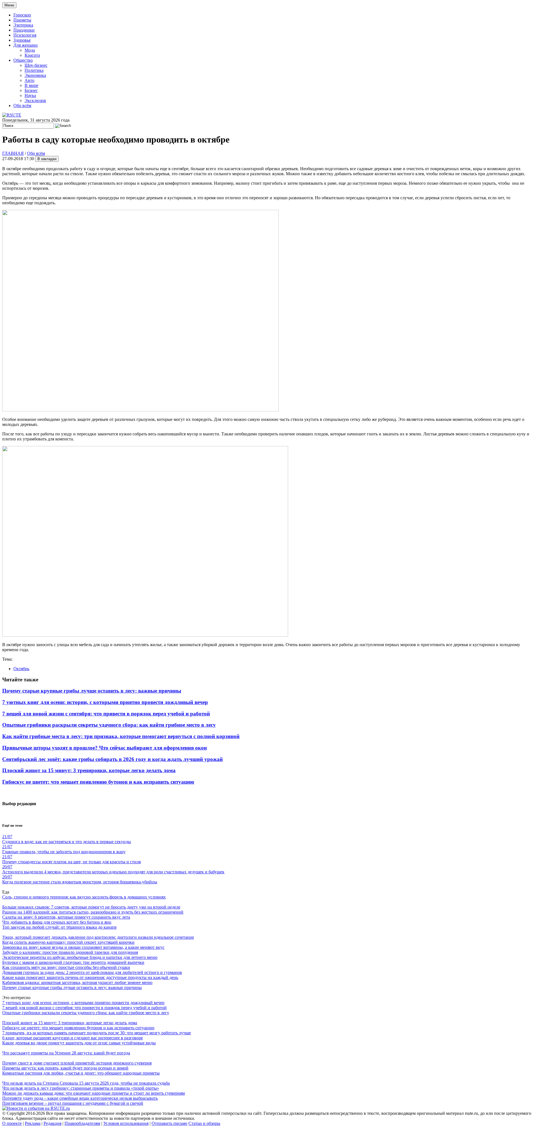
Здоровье (22, 40)
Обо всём (22, 105)
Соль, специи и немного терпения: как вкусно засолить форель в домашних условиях (84, 897)
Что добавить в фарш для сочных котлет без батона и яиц (56, 922)
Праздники (24, 30)
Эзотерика (23, 25)
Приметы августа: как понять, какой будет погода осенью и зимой (65, 1068)
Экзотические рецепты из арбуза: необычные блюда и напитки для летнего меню (79, 957)
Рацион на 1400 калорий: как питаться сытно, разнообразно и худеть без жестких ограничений (92, 912)
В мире (31, 85)
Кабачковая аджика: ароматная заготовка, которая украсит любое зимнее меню (77, 982)
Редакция (52, 1123)
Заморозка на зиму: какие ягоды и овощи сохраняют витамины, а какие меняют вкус (83, 947)
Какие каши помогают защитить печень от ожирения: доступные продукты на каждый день (90, 977)
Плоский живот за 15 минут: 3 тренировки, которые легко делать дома (89, 770)
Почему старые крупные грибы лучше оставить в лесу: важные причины (91, 691)
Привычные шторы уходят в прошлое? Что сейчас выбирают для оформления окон (104, 748)
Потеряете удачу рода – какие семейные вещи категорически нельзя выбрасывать (80, 1098)
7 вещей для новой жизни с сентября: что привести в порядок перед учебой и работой (106, 714)
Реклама (32, 1123)
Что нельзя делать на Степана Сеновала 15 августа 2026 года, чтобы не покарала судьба (86, 1083)
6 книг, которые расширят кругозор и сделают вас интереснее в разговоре (72, 1037)
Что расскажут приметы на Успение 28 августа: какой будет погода (66, 1053)
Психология (24, 35)
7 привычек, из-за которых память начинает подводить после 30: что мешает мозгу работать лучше (96, 1032)
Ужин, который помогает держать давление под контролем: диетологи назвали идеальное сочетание (98, 937)
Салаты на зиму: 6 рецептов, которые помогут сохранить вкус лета (66, 917)
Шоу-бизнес (36, 65)
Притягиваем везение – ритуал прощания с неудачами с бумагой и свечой (72, 1103)
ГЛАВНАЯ (13, 153)
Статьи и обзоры (204, 1123)
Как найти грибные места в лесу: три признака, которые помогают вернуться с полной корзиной (121, 736)
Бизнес (31, 90)
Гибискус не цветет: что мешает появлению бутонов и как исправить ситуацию (98, 782)
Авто (29, 80)
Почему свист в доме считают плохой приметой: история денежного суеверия (77, 1063)
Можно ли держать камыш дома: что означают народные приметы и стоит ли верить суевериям (93, 1093)
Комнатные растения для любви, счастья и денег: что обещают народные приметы (81, 1073)
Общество (23, 60)
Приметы (22, 20)
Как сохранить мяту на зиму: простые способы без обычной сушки (66, 967)
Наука (30, 95)
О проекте (12, 1123)
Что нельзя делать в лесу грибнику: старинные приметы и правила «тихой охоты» (80, 1088)
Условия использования (126, 1123)
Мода (30, 50)
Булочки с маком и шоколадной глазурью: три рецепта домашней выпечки (73, 962)
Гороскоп (22, 15)
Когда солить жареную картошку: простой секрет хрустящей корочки (68, 942)
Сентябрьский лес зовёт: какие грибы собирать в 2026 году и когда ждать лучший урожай (112, 759)
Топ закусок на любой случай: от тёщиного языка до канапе (59, 927)
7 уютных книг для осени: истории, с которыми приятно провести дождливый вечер (105, 702)
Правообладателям (82, 1123)
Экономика (35, 75)
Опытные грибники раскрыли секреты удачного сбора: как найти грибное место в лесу (109, 725)
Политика (34, 70)
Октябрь (21, 668)
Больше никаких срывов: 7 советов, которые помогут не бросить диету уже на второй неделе (91, 907)
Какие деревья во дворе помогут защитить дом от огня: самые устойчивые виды (79, 1042)
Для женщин (25, 45)
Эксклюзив (35, 100)
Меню (9, 5)
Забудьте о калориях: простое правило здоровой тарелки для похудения (70, 952)
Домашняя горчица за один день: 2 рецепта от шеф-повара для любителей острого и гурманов (92, 972)
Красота (32, 55)
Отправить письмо (169, 1123)
